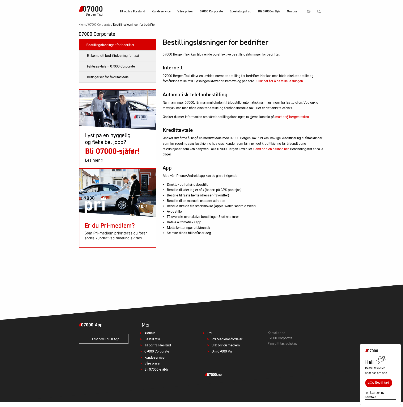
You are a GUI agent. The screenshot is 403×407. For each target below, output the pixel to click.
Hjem (82, 24)
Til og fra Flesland (132, 11)
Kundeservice (161, 11)
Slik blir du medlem (226, 345)
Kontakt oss (276, 333)
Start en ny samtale (374, 395)
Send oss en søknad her (271, 149)
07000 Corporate (211, 11)
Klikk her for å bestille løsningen (279, 81)
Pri (209, 333)
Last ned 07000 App (104, 339)
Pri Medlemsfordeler (227, 339)
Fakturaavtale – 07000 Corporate (111, 66)
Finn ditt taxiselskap (282, 344)
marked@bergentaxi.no (292, 117)
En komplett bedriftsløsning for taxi (113, 56)
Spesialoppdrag (240, 11)
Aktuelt (149, 333)
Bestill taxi (381, 382)
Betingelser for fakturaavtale (108, 77)
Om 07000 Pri (222, 351)
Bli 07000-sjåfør (269, 11)
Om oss (292, 11)
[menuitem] (132, 11)
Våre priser (185, 11)
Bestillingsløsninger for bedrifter (110, 45)
